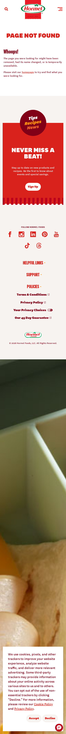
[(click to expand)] (6, 9)
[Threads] (38, 245)
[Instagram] (21, 234)
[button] (59, 728)
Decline (50, 718)
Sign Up (33, 186)
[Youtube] (56, 234)
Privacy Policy (24, 708)
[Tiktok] (27, 245)
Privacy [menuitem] (31, 302)
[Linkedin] (33, 234)
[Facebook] (9, 234)
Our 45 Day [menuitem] (32, 317)
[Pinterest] (44, 234)
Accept (34, 718)
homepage (28, 72)
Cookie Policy (43, 704)
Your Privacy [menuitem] (30, 309)
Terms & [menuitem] (32, 294)
